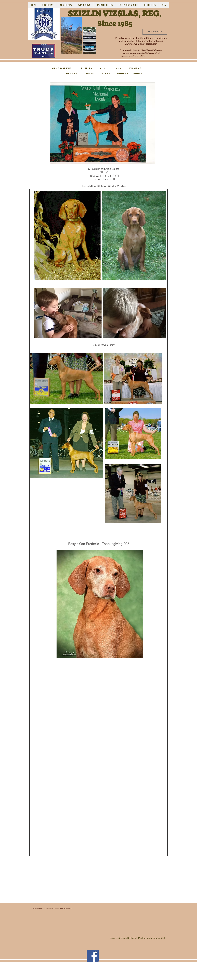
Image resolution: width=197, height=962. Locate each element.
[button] (77, 51)
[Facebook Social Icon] (93, 956)
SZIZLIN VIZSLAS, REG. (115, 13)
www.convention (134, 44)
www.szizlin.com (44, 908)
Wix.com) (68, 908)
